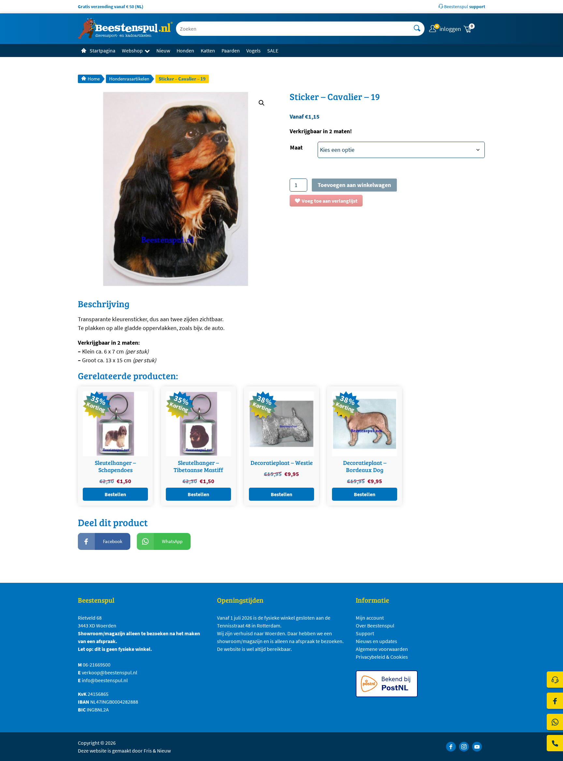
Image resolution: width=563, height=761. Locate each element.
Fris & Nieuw (157, 750)
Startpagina (102, 50)
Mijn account (370, 617)
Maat (296, 147)
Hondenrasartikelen (129, 79)
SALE (272, 50)
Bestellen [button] (115, 494)
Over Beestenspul (375, 625)
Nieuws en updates (376, 641)
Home (94, 79)
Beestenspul (464, 6)
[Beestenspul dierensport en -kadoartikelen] (125, 28)
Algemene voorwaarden (382, 649)
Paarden (231, 50)
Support (365, 633)
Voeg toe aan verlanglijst (329, 200)
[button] (473, 29)
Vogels (253, 50)
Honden (185, 50)
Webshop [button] (132, 50)
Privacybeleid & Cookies (382, 656)
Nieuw (163, 50)
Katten (208, 50)
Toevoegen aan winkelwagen (354, 185)
